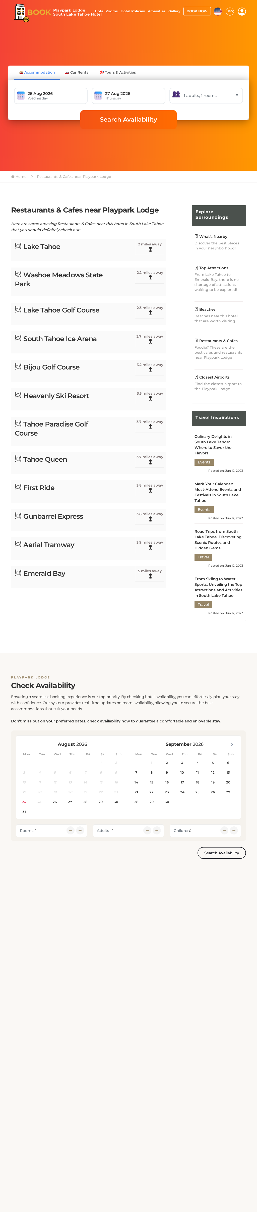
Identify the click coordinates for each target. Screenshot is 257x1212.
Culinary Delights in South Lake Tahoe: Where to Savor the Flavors (213, 444)
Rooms (27, 830)
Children (182, 830)
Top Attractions (213, 268)
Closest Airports (214, 377)
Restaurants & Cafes (218, 340)
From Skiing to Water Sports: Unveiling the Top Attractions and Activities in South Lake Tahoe (218, 587)
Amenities (156, 11)
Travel (203, 557)
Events (204, 462)
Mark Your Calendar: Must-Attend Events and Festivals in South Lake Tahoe (218, 492)
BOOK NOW (197, 11)
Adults (103, 830)
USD (230, 11)
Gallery (174, 11)
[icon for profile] (242, 12)
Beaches (207, 309)
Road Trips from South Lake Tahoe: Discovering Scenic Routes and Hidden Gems (218, 539)
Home (21, 176)
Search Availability (128, 119)
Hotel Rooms (106, 11)
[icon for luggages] (218, 11)
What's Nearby (212, 236)
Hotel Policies (133, 11)
